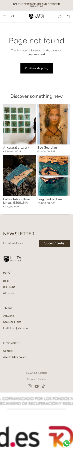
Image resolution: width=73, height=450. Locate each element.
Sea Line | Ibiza (12, 322)
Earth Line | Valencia (15, 328)
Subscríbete (54, 243)
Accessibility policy (14, 357)
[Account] (59, 16)
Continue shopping (36, 68)
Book (6, 281)
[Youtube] (36, 386)
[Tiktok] (43, 386)
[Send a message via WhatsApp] (66, 443)
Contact (7, 351)
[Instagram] (29, 386)
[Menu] (4, 16)
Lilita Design (40, 372)
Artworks (9, 316)
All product (10, 293)
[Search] (13, 16)
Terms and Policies (36, 379)
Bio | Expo (9, 287)
